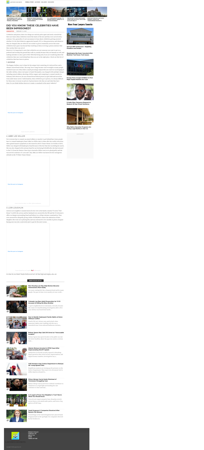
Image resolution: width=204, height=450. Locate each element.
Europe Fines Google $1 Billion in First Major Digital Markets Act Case (80, 78)
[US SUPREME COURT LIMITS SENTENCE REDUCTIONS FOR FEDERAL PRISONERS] (16, 12)
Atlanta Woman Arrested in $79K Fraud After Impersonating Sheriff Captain (43, 349)
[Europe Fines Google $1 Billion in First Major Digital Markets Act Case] (80, 75)
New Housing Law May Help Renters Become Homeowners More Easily (43, 286)
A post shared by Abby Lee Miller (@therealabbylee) (28, 203)
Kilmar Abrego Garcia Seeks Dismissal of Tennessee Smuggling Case (42, 380)
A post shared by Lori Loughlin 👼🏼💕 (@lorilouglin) (28, 270)
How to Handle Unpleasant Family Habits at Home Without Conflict (45, 317)
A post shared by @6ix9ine (28, 131)
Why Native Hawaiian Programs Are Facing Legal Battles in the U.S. (79, 127)
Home (30, 437)
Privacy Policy (33, 432)
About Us (31, 435)
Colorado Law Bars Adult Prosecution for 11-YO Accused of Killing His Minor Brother (44, 302)
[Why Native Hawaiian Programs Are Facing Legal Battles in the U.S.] (80, 124)
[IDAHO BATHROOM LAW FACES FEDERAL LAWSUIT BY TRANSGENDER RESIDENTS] (97, 12)
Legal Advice (44, 2)
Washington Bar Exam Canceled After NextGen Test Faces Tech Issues (80, 54)
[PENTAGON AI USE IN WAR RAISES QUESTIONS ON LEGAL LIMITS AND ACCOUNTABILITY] (77, 12)
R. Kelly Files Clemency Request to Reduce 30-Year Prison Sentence (79, 103)
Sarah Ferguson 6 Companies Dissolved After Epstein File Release (44, 411)
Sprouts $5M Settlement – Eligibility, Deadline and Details (79, 47)
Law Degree (37, 2)
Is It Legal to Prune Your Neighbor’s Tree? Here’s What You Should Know (45, 395)
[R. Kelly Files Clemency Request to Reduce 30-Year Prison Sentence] (80, 99)
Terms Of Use (32, 438)
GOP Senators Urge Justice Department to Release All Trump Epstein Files (45, 364)
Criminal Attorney (29, 2)
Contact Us (32, 433)
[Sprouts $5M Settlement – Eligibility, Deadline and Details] (80, 44)
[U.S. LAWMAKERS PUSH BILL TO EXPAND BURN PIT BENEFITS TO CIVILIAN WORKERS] (57, 12)
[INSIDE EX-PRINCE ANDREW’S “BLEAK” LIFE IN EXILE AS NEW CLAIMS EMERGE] (37, 12)
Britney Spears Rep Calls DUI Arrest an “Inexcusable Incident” (46, 333)
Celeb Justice (51, 2)
